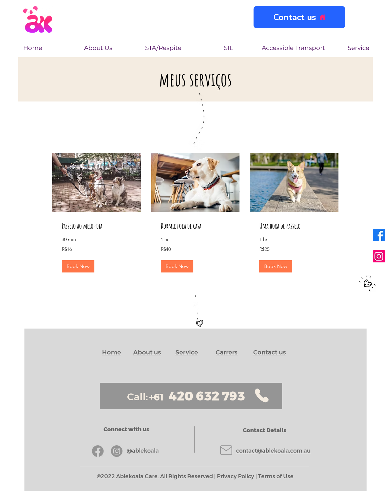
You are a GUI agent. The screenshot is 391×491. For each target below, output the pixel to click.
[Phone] (261, 395)
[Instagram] (379, 256)
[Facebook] (379, 235)
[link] (96, 226)
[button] (78, 266)
